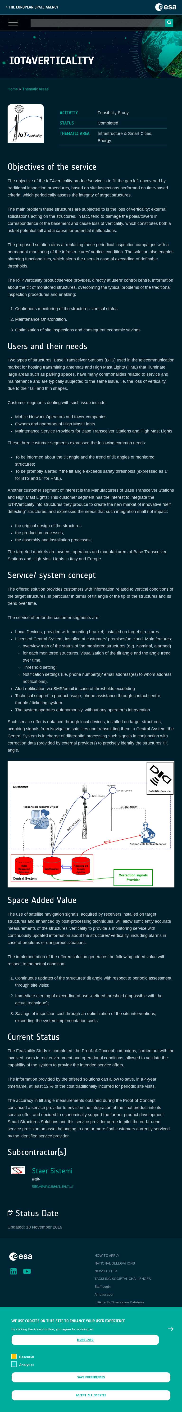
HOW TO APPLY (107, 1255)
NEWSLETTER (106, 1271)
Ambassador (104, 1294)
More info (85, 1340)
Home (13, 89)
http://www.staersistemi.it (52, 1186)
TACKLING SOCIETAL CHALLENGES (123, 1279)
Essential (26, 1357)
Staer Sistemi (52, 1171)
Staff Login (103, 1286)
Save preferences (91, 1377)
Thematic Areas (35, 89)
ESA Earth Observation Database (119, 1302)
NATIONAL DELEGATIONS (115, 1263)
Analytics (26, 1365)
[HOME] (20, 1256)
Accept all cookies (91, 1395)
